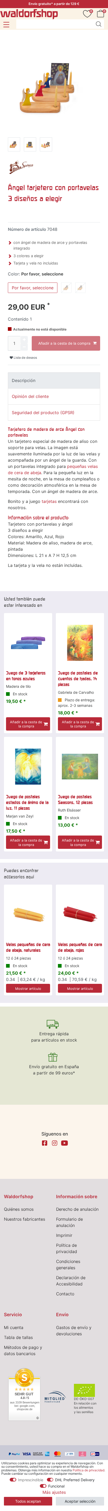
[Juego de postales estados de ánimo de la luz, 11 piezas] (28, 767)
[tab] (54, 380)
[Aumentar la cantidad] (24, 339)
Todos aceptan (28, 1501)
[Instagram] (54, 1143)
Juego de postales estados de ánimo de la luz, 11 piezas (27, 802)
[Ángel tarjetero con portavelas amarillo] (14, 145)
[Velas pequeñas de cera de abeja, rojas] (80, 914)
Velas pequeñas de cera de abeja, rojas (80, 947)
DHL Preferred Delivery (75, 1480)
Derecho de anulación (77, 1209)
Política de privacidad (88, 1470)
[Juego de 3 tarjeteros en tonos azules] (28, 643)
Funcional (56, 1486)
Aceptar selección (80, 1501)
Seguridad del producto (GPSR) (43, 412)
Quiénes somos (19, 1209)
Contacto (65, 1293)
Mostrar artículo (28, 988)
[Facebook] (44, 1143)
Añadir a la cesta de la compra (64, 343)
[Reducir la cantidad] (24, 347)
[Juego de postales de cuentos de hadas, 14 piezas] (80, 643)
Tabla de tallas (18, 1337)
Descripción (23, 380)
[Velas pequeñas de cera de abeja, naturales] (28, 914)
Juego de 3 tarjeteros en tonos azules (26, 676)
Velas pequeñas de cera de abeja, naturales (28, 947)
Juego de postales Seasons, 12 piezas (75, 799)
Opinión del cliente (30, 396)
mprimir (64, 1235)
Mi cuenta (13, 1327)
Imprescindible (30, 1480)
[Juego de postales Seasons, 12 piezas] (80, 767)
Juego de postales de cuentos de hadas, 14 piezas (78, 679)
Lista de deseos (25, 358)
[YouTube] (64, 1143)
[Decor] (21, 167)
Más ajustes (54, 1492)
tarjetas (49, 501)
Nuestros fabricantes (24, 1219)
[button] (6, 24)
